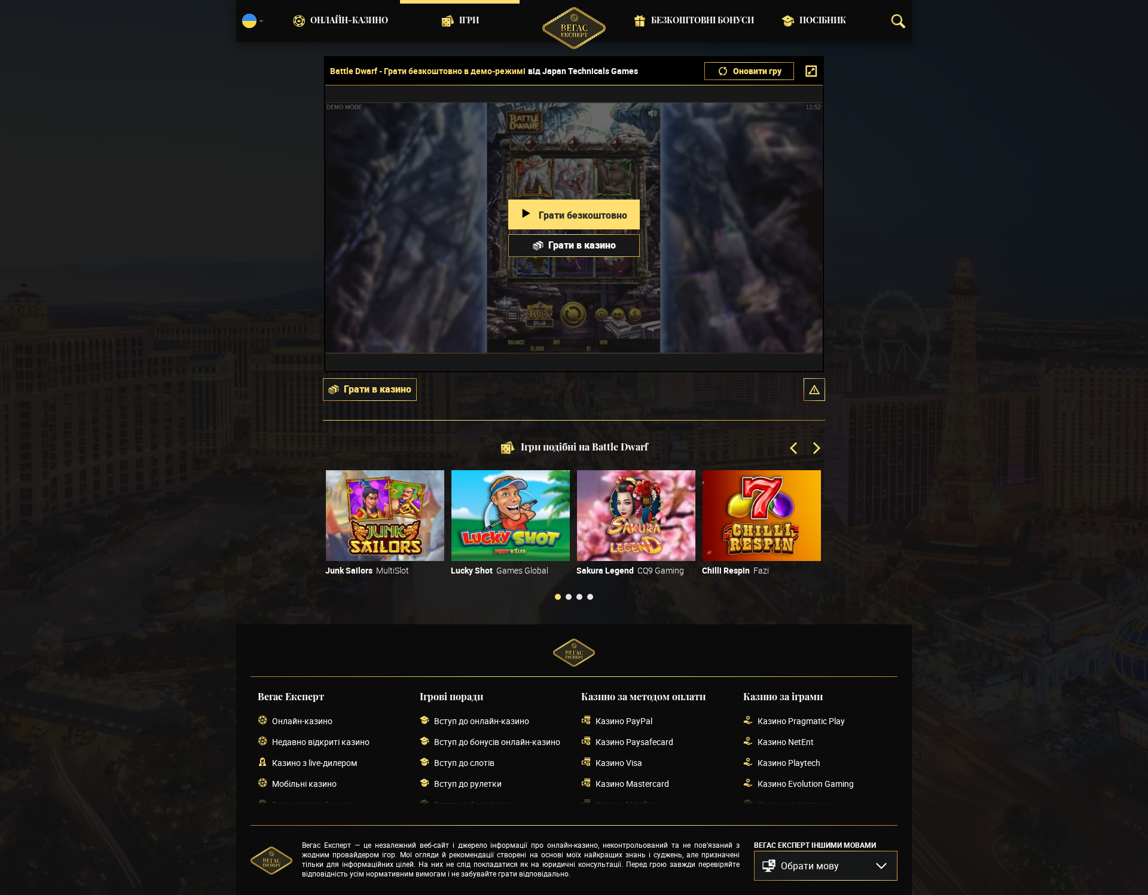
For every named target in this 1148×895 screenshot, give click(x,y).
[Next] (815, 449)
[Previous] (794, 449)
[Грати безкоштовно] (385, 516)
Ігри (469, 21)
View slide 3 (579, 596)
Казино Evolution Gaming (806, 783)
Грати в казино (582, 245)
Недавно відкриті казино (321, 741)
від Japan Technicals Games (583, 71)
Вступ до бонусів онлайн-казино (497, 741)
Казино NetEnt (786, 741)
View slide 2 (568, 596)
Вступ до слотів (464, 762)
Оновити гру (757, 70)
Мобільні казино (304, 783)
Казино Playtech (789, 762)
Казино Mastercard (632, 783)
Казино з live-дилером (314, 762)
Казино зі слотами (793, 804)
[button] (814, 389)
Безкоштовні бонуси (702, 21)
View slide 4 (590, 596)
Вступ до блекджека (474, 804)
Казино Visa (619, 762)
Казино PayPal (624, 721)
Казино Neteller (625, 804)
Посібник (822, 21)
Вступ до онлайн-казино (481, 721)
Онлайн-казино (349, 21)
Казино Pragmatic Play (801, 721)
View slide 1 (557, 596)
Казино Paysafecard (634, 741)
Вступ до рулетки (468, 783)
